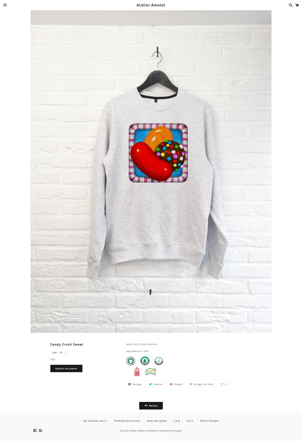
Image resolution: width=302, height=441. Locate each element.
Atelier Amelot (151, 5)
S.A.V (190, 420)
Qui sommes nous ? (95, 420)
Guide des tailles (157, 420)
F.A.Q (177, 420)
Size (54, 352)
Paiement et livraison (127, 420)
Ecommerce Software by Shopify (164, 430)
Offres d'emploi (209, 420)
